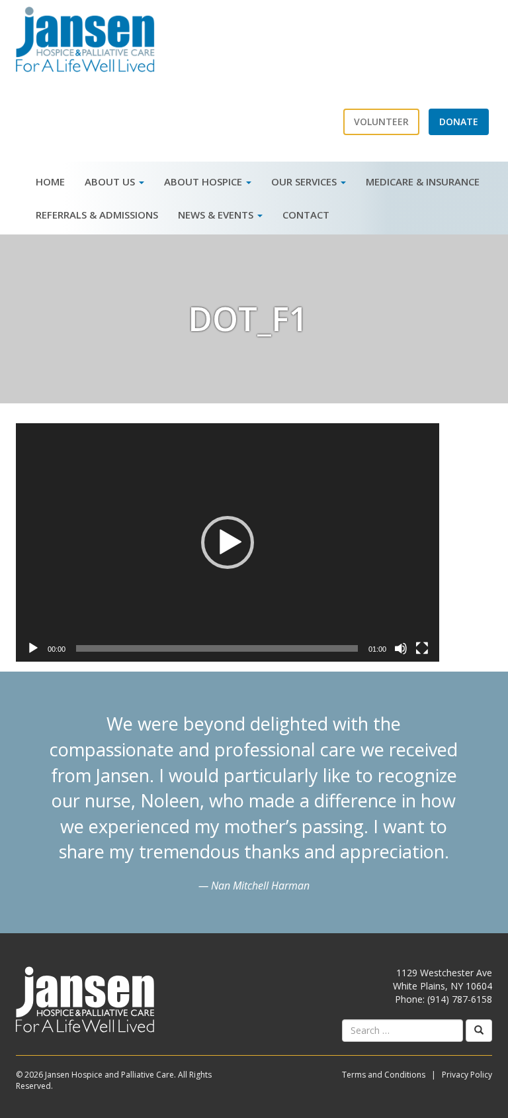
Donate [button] (458, 121)
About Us (111, 181)
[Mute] (400, 648)
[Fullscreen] (422, 648)
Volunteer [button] (381, 121)
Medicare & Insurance (423, 181)
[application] (227, 542)
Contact (305, 214)
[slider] (217, 648)
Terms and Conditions (383, 1074)
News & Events (217, 214)
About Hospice (204, 181)
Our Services (305, 181)
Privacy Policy (467, 1074)
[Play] (33, 648)
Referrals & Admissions (97, 214)
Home (50, 181)
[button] (227, 542)
